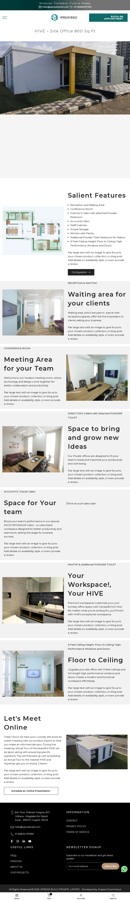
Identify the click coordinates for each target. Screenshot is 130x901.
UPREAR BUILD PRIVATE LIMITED (60, 889)
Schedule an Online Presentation (31, 790)
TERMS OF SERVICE (77, 832)
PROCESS (16, 861)
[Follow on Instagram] (17, 841)
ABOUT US (16, 866)
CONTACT (71, 820)
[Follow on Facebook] (11, 841)
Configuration (79, 272)
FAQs (13, 855)
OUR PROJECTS (19, 872)
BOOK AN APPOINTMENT (113, 17)
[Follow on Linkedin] (23, 841)
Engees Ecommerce (109, 889)
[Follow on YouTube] (29, 841)
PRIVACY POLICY (76, 826)
